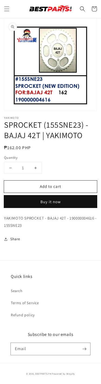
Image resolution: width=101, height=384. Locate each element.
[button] (7, 9)
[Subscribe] (84, 349)
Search (17, 290)
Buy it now (50, 201)
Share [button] (15, 238)
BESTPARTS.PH (43, 373)
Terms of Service (25, 302)
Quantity (11, 157)
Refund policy (23, 315)
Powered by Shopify (63, 373)
